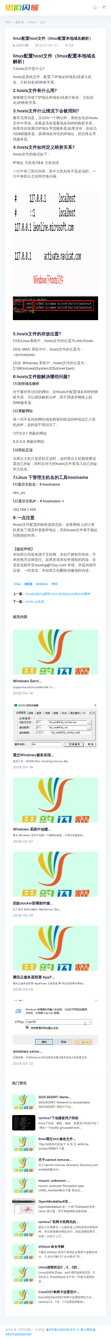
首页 (8, 22)
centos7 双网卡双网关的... (58, 1222)
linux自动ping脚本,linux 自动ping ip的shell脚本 (58, 594)
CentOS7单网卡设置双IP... (59, 1292)
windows (42, 583)
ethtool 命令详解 (51, 1247)
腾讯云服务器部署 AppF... (34, 977)
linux (17, 583)
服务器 (19, 22)
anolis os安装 (34, 601)
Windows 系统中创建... (32, 829)
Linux (32, 22)
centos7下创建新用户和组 (58, 1118)
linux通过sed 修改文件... (57, 1139)
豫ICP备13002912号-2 (62, 1330)
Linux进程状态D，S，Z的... (59, 1267)
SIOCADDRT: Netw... (54, 1097)
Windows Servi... (27, 681)
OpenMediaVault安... (54, 1201)
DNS (54, 583)
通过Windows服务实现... (33, 755)
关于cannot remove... (55, 1160)
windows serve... (27, 1051)
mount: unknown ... (54, 1181)
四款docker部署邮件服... (33, 903)
